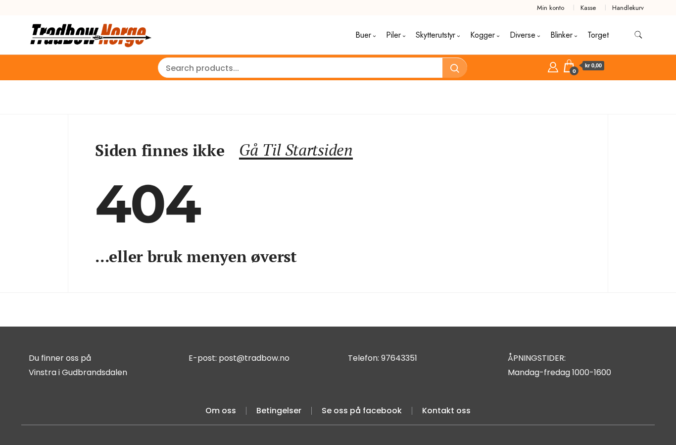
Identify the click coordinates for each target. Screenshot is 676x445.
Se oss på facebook (362, 410)
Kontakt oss (446, 410)
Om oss (220, 410)
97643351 (399, 358)
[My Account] (553, 65)
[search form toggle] (638, 35)
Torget (598, 35)
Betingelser (278, 410)
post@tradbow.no (254, 358)
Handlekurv (628, 7)
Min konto (550, 7)
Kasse (588, 7)
